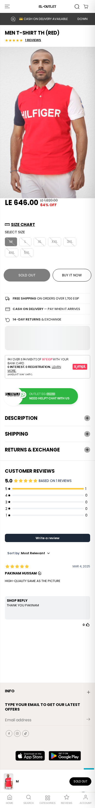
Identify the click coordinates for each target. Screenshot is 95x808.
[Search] (77, 6)
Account (86, 803)
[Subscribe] (88, 720)
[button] (8, 6)
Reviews (66, 803)
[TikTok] (25, 733)
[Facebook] (9, 733)
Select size (15, 232)
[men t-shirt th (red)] (47, 122)
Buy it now (72, 275)
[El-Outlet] (47, 6)
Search (28, 803)
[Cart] (85, 6)
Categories (47, 803)
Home (9, 803)
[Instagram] (17, 733)
